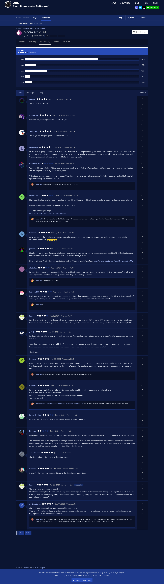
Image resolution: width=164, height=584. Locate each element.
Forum (155, 2)
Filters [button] (142, 93)
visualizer (61, 36)
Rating (40, 92)
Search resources (36, 23)
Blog (136, 2)
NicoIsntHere (34, 196)
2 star (22, 76)
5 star (22, 59)
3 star (22, 71)
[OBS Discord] (136, 7)
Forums (26, 18)
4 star (22, 65)
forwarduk (33, 115)
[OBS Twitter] (140, 7)
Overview (21, 42)
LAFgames (33, 147)
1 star (22, 82)
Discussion (66, 42)
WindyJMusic (34, 164)
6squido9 (33, 233)
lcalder (32, 316)
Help (145, 2)
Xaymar (32, 431)
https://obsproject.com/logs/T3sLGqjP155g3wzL (48, 213)
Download (125, 2)
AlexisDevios (34, 453)
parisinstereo (35, 504)
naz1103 (32, 386)
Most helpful (30, 92)
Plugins (35, 18)
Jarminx (32, 249)
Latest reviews (23, 23)
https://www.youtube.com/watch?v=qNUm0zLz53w (114, 261)
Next (27, 533)
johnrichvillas (35, 415)
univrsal (28, 36)
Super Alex (33, 131)
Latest (20, 92)
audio (47, 36)
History (56, 42)
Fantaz (32, 99)
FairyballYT (34, 292)
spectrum (53, 36)
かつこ (31, 332)
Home (113, 2)
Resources (46, 18)
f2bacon (32, 469)
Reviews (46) (45, 42)
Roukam (32, 359)
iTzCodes (33, 268)
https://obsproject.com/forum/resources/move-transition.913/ (63, 404)
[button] (30, 18)
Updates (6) (32, 42)
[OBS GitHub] (144, 7)
